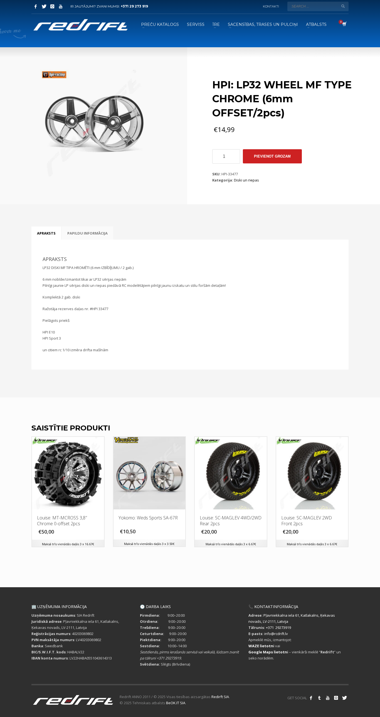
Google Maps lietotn (267, 651)
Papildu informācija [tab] (87, 233)
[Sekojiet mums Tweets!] (344, 698)
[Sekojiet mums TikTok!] (319, 698)
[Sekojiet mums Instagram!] (336, 698)
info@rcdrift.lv (276, 633)
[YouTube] (60, 6)
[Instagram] (52, 6)
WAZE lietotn (260, 645)
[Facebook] (35, 6)
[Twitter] (44, 6)
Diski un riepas (246, 180)
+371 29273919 (278, 627)
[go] (343, 6)
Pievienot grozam (272, 156)
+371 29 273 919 (134, 6)
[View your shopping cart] (344, 24)
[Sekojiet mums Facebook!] (311, 698)
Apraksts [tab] (46, 233)
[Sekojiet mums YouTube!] (328, 698)
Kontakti (271, 6)
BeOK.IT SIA (175, 702)
